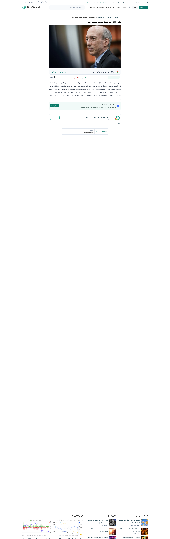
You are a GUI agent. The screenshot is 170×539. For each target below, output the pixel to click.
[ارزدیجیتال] (31, 7)
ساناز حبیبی (117, 124)
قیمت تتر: (96, 2)
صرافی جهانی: (121, 2)
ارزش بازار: (112, 2)
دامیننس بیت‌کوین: (135, 2)
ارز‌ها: (146, 2)
